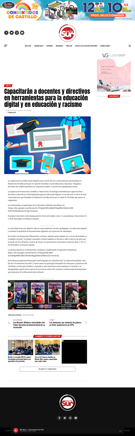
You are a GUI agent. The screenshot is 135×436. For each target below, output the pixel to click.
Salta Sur (28, 46)
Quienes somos (105, 46)
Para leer (69, 46)
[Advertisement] (47, 68)
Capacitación (29, 315)
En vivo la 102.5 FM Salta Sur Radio (86, 46)
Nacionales (59, 46)
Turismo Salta (38, 46)
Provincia (49, 46)
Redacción (12, 112)
